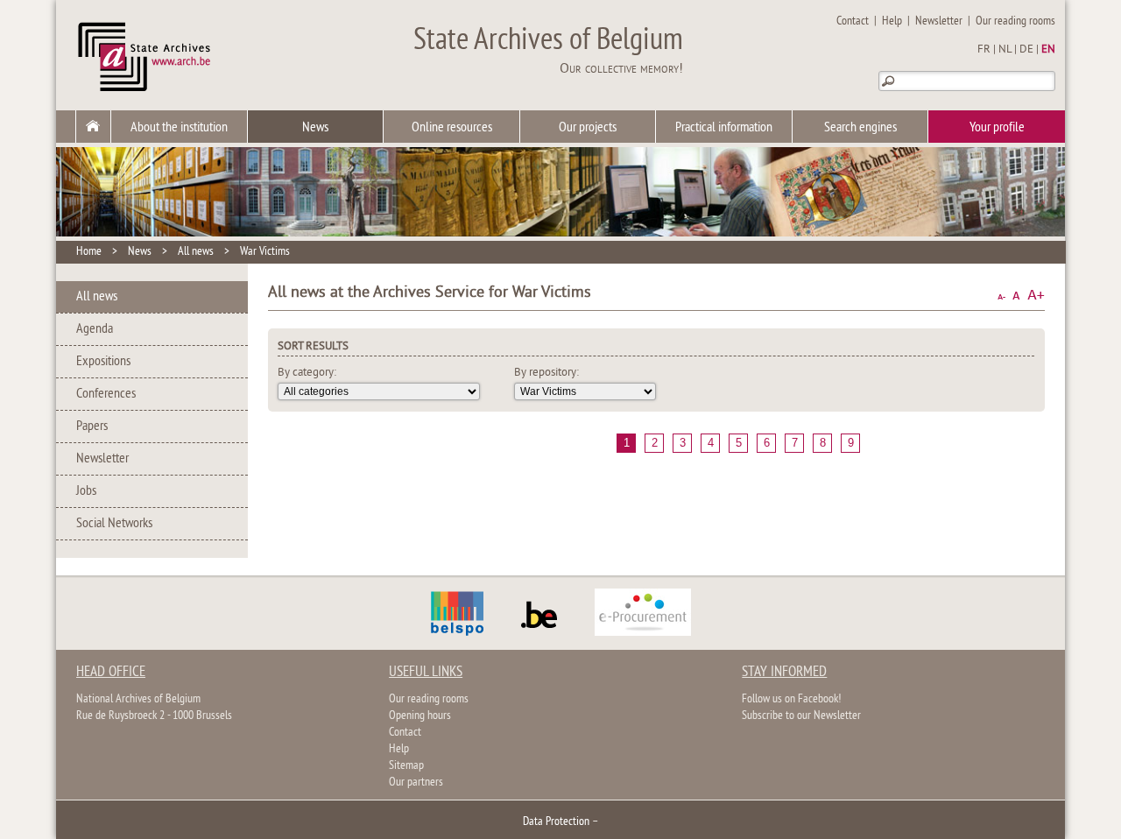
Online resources (452, 128)
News (315, 128)
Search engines (860, 128)
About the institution (179, 128)
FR (984, 50)
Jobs (86, 491)
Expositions (103, 361)
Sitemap (406, 766)
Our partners (416, 782)
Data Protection (556, 822)
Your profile (997, 128)
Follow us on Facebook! (791, 699)
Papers (92, 426)
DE (1026, 50)
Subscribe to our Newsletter (801, 716)
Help (892, 21)
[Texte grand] (1036, 295)
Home (89, 251)
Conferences (106, 394)
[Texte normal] (1016, 295)
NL (1005, 50)
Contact (852, 21)
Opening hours (420, 716)
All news (196, 251)
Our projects (588, 128)
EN (1048, 50)
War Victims (265, 251)
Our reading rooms (1015, 21)
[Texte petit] (1001, 295)
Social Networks (114, 523)
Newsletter (938, 21)
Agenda (94, 329)
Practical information (723, 128)
